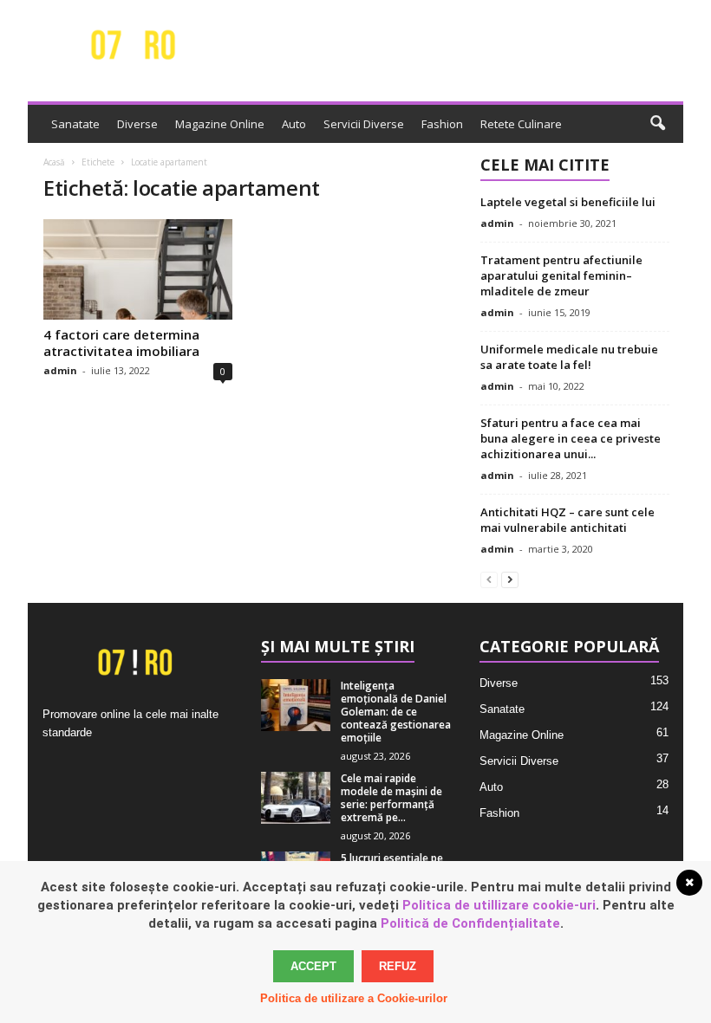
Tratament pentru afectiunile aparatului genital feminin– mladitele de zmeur (561, 275)
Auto (294, 124)
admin (60, 370)
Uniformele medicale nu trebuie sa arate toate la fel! (569, 356)
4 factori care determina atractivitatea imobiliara (121, 342)
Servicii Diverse (363, 124)
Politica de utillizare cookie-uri (499, 905)
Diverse (137, 124)
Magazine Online (219, 124)
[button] (657, 124)
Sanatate (75, 124)
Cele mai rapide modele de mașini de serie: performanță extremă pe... (391, 798)
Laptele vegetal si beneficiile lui (568, 202)
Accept (313, 966)
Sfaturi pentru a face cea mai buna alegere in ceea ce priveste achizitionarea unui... (570, 438)
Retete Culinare (521, 124)
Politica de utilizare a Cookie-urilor (353, 998)
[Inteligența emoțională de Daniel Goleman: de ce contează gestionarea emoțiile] (295, 705)
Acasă (54, 162)
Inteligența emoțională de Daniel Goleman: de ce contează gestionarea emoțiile (396, 711)
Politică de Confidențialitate (470, 923)
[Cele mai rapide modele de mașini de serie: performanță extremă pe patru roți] (295, 798)
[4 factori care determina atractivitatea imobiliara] (137, 269)
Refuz (397, 966)
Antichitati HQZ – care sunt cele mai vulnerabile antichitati (567, 519)
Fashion (442, 124)
